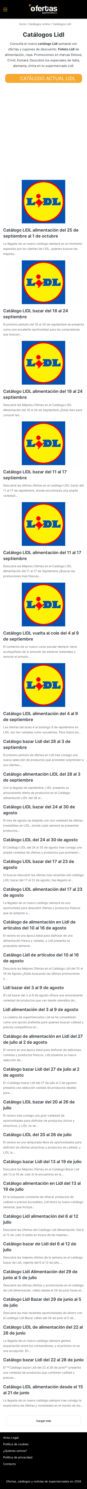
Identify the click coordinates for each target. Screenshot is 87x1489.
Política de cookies (16, 1444)
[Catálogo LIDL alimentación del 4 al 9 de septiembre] (43, 685)
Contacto (9, 1464)
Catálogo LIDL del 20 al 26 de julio (37, 1134)
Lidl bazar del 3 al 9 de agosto (33, 987)
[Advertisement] (43, 131)
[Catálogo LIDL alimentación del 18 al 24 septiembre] (43, 363)
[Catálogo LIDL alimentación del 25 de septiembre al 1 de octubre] (43, 202)
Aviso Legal (11, 1437)
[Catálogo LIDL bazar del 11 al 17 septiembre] (43, 443)
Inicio (22, 24)
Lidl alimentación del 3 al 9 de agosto (40, 1009)
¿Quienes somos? (15, 1450)
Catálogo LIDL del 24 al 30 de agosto (40, 839)
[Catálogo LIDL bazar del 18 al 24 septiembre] (43, 282)
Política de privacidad (17, 1457)
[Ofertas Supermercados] (43, 9)
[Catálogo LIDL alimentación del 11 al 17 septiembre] (43, 524)
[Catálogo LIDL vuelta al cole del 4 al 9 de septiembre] (43, 604)
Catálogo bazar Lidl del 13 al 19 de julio (42, 1161)
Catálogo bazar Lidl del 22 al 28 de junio (43, 1359)
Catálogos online (39, 24)
